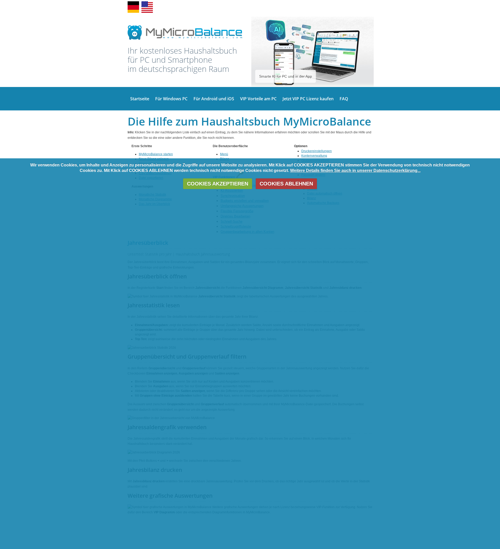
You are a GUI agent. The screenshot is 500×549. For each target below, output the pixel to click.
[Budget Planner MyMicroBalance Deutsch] (147, 12)
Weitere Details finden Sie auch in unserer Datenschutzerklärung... (355, 170)
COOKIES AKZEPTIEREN (217, 184)
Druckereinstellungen (316, 151)
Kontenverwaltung (314, 156)
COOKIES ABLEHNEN (286, 184)
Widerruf (318, 7)
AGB (305, 7)
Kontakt (294, 7)
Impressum (352, 7)
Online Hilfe (260, 7)
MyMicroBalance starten (156, 154)
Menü (224, 154)
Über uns (334, 7)
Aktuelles (278, 7)
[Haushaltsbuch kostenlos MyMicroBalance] (185, 39)
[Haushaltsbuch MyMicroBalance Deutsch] (133, 12)
